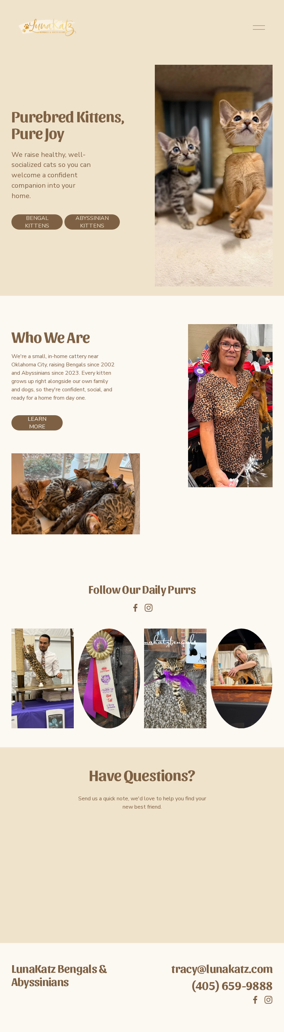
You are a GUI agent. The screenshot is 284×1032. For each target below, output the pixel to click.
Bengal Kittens (37, 222)
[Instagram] (148, 608)
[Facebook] (135, 608)
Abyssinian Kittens (92, 222)
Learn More (37, 422)
